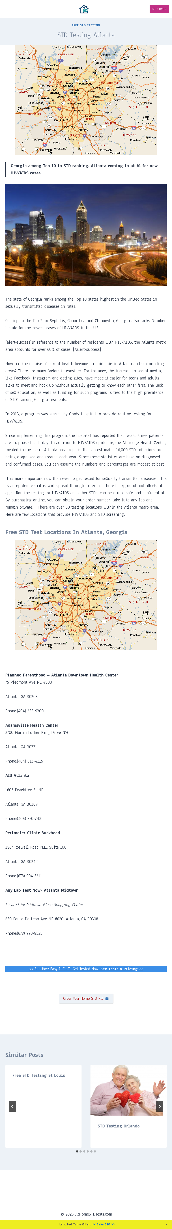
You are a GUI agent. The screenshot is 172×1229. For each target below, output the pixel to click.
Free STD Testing (86, 25)
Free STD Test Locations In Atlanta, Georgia (66, 532)
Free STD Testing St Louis (39, 1075)
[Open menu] (9, 8)
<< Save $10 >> (103, 1224)
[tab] (77, 1151)
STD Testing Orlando (119, 1126)
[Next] (159, 1106)
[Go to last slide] (12, 1106)
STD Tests (159, 9)
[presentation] (128, 1090)
